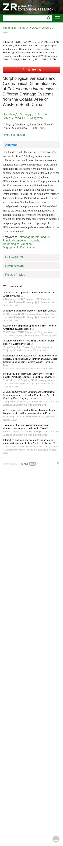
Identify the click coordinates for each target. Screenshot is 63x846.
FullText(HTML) (14, 257)
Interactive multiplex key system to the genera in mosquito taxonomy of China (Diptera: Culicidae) (28, 441)
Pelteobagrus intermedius (34, 237)
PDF (33, 70)
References (14, 265)
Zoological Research (16, 27)
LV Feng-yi (25, 114)
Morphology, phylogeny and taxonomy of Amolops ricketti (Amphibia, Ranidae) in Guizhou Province (28, 375)
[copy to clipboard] (54, 58)
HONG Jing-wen (32, 118)
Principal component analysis (21, 240)
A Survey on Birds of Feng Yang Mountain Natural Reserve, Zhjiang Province (28, 342)
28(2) (45, 27)
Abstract (11, 144)
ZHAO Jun (40, 114)
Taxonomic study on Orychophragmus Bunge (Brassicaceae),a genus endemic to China (26, 426)
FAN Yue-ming (12, 118)
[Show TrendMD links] (58, 463)
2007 (35, 27)
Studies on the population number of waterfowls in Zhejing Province (28, 294)
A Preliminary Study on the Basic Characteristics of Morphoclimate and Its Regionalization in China (29, 411)
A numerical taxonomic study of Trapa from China (28, 310)
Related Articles (15, 274)
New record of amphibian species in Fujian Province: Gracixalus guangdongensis (30, 327)
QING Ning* (10, 114)
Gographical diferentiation (19, 247)
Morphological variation (17, 244)
